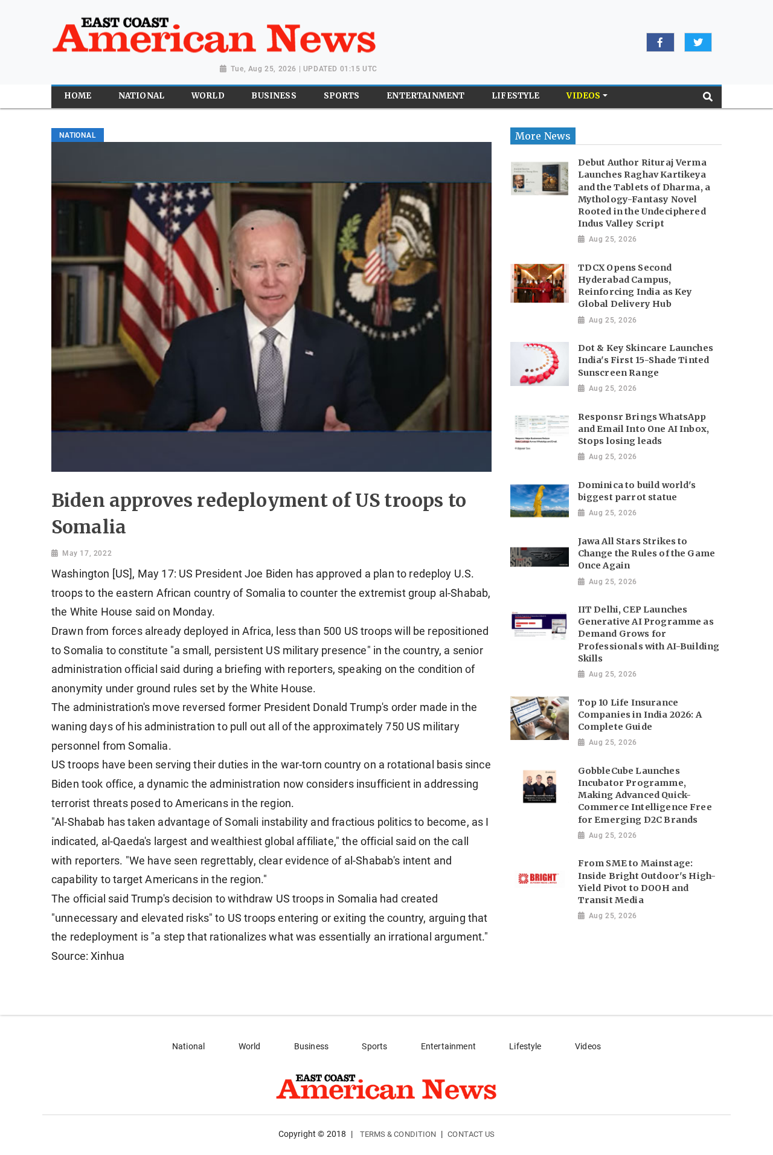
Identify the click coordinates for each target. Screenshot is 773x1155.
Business (311, 1046)
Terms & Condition (398, 1134)
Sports (374, 1046)
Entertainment (448, 1046)
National (188, 1046)
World (250, 1046)
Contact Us (471, 1134)
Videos (588, 1046)
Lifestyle (525, 1046)
